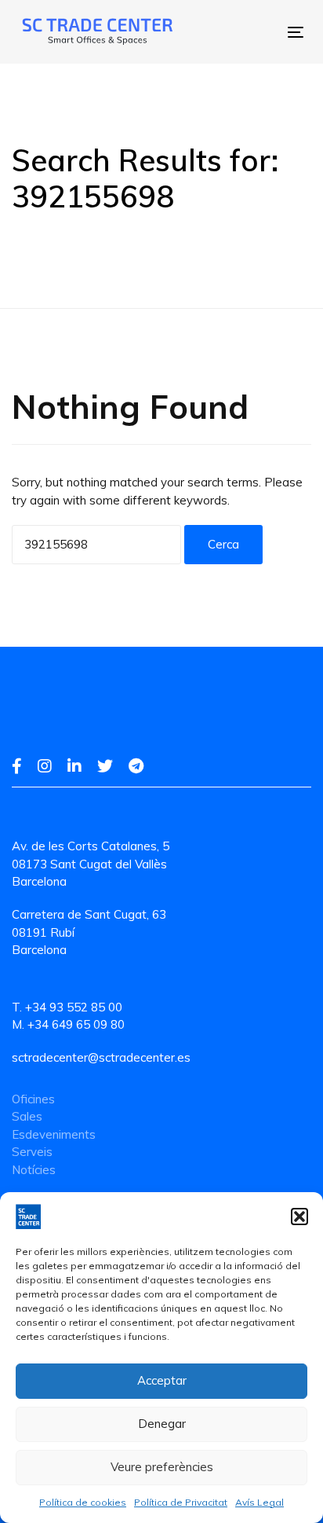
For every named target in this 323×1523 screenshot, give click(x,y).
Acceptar (162, 1380)
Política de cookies (82, 1502)
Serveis (32, 1151)
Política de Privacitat (180, 1502)
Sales (27, 1116)
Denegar (162, 1423)
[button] (299, 1216)
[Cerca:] (96, 544)
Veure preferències (162, 1466)
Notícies (34, 1169)
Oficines (33, 1099)
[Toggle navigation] (231, 32)
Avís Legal (259, 1502)
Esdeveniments (54, 1134)
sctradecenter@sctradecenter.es (101, 1057)
